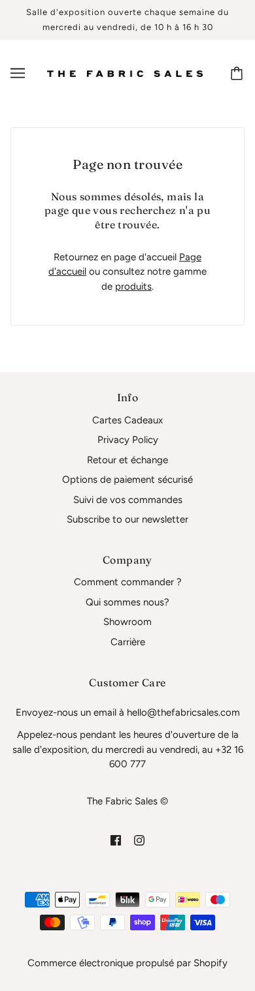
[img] (116, 840)
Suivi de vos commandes (127, 500)
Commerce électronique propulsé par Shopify (127, 963)
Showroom (127, 622)
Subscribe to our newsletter (127, 519)
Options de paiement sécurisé (127, 479)
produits (133, 286)
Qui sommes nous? (127, 602)
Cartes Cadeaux (127, 420)
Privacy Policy (127, 440)
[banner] (125, 73)
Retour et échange (127, 460)
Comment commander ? (128, 582)
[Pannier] (238, 73)
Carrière (127, 642)
